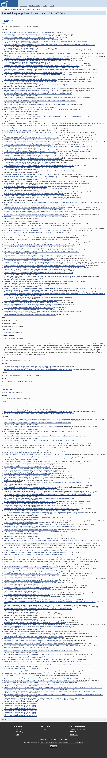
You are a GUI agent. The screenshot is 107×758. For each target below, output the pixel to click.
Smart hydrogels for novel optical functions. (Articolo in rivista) (21, 130)
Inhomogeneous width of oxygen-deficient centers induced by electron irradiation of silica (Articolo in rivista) (34, 193)
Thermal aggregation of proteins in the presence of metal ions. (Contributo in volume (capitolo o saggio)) (33, 302)
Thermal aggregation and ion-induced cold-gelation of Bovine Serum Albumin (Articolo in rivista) (30, 127)
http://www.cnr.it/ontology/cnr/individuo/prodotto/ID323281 (20, 712)
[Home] (9, 3)
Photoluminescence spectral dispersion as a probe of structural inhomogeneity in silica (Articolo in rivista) (33, 158)
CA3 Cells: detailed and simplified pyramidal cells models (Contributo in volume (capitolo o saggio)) (31, 260)
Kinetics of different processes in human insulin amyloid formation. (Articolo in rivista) (27, 309)
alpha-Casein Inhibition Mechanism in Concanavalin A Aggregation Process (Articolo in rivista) (29, 243)
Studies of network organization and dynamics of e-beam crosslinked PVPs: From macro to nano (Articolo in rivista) (35, 257)
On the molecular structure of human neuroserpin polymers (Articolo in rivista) (25, 186)
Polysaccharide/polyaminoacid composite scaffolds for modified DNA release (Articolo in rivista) (30, 151)
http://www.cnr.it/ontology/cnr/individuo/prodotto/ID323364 (20, 714)
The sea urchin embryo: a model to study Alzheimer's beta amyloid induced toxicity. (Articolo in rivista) (32, 139)
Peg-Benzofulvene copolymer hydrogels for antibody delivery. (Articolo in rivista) (26, 92)
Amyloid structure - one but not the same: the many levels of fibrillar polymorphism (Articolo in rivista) (32, 160)
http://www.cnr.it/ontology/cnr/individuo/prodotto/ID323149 (20, 707)
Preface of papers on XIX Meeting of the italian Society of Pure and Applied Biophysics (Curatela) (30, 269)
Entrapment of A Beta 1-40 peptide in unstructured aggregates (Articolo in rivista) (26, 60)
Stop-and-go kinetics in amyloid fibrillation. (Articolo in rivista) (21, 164)
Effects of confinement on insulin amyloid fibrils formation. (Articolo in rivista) (25, 197)
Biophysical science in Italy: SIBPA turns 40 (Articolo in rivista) (20, 62)
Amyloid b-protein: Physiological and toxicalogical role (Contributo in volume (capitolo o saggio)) (30, 300)
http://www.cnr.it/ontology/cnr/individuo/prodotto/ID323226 (20, 708)
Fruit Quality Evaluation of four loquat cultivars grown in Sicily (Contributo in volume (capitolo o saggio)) (32, 264)
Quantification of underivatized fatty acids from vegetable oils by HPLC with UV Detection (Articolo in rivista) (33, 153)
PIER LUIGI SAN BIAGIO (10, 381)
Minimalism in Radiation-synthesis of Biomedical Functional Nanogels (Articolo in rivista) (28, 236)
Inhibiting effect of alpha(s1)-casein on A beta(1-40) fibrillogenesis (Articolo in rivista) (27, 281)
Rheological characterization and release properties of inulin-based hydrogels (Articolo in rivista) (30, 79)
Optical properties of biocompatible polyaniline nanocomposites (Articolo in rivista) (27, 306)
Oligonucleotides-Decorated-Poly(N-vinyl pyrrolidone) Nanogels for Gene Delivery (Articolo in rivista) (31, 136)
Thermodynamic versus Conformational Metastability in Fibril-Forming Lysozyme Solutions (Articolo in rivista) (34, 176)
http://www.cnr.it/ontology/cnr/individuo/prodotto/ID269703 (20, 703)
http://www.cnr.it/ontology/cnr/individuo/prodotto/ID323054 (20, 705)
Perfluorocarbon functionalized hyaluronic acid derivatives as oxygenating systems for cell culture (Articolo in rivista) (36, 239)
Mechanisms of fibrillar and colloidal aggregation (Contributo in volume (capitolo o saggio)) (29, 258)
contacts (45, 732)
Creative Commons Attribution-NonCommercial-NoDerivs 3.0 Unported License (61, 743)
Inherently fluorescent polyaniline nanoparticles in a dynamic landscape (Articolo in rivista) (29, 37)
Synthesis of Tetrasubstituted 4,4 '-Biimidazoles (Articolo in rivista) (22, 246)
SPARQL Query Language (77, 732)
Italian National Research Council (58, 739)
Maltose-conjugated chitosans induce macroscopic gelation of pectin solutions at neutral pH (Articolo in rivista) (34, 237)
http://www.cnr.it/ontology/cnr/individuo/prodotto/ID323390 (20, 715)
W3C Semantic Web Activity (77, 729)
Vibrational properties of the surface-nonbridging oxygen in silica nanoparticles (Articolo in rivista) (31, 192)
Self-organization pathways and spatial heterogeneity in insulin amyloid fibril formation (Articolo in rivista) (33, 72)
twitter (45, 729)
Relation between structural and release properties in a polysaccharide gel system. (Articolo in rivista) (32, 132)
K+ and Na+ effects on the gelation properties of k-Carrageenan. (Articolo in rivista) (26, 39)
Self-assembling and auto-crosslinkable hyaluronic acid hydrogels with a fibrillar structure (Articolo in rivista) (34, 155)
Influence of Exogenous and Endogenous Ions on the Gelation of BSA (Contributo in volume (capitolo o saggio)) (34, 195)
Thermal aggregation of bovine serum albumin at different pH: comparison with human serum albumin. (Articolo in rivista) (37, 199)
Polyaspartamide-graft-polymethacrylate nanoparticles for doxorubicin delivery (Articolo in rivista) (31, 150)
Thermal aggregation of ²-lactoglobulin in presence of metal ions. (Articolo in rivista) (27, 181)
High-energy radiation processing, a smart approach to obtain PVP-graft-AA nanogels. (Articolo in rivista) (32, 248)
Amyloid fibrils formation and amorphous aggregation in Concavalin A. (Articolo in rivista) (28, 307)
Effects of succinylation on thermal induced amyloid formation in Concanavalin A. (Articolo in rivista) (31, 36)
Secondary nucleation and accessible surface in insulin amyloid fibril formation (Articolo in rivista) (30, 223)
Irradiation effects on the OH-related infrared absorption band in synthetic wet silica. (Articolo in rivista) (32, 34)
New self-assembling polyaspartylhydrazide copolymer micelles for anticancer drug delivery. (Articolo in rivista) (34, 215)
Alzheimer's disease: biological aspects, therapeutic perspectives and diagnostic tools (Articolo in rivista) (32, 304)
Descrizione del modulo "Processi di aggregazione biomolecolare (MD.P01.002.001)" (27, 368)
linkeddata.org (74, 734)
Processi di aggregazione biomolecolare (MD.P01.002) (18, 375)
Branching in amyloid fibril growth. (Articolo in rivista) (18, 129)
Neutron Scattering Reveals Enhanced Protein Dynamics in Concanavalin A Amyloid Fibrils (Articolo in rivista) (33, 88)
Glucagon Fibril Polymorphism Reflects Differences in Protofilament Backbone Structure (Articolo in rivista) (33, 208)
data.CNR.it (23, 5)
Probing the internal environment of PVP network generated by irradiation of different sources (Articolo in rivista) (35, 209)
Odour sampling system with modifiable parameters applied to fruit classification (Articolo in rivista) (31, 230)
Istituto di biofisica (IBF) (10, 332)
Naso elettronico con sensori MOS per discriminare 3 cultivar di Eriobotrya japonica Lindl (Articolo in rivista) (33, 292)
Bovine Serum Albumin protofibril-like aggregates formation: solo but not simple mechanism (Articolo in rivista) (34, 67)
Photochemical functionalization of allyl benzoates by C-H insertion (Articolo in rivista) (27, 144)
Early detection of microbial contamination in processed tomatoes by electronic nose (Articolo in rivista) (32, 78)
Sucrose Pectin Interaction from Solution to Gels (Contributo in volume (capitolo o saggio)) (29, 283)
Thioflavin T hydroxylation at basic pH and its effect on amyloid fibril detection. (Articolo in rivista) (30, 125)
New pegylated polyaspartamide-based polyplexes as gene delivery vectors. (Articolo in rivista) (30, 90)
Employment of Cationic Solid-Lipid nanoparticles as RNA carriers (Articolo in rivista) (27, 174)
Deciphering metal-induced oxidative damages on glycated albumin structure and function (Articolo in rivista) (34, 271)
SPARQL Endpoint (34, 5)
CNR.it (52, 5)
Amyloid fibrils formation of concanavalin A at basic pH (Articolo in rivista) (24, 143)
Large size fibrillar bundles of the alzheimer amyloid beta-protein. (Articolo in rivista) (27, 32)
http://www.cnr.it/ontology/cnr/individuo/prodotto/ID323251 (20, 710)
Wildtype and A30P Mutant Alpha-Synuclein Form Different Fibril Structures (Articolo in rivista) (29, 64)
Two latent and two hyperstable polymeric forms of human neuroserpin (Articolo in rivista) (29, 162)
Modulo (6, 20)
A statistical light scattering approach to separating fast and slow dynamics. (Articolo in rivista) (30, 314)
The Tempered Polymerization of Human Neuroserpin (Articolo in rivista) (24, 206)
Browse (45, 5)
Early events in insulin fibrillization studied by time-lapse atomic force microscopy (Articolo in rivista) (31, 137)
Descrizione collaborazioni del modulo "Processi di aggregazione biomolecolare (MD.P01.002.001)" (31, 366)
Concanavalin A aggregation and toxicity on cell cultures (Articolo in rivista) (24, 48)
